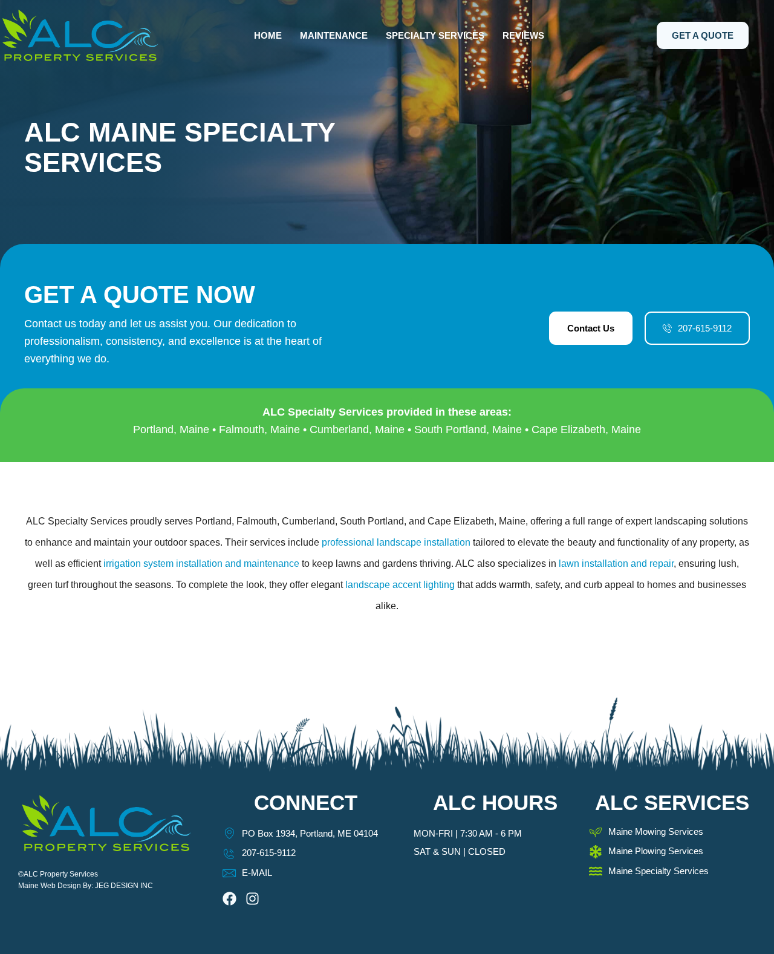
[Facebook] (229, 899)
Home (268, 35)
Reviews (523, 35)
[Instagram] (252, 899)
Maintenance (334, 35)
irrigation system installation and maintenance (201, 563)
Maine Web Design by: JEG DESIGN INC (85, 885)
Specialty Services (435, 35)
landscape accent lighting (400, 585)
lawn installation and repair (616, 563)
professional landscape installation (396, 542)
